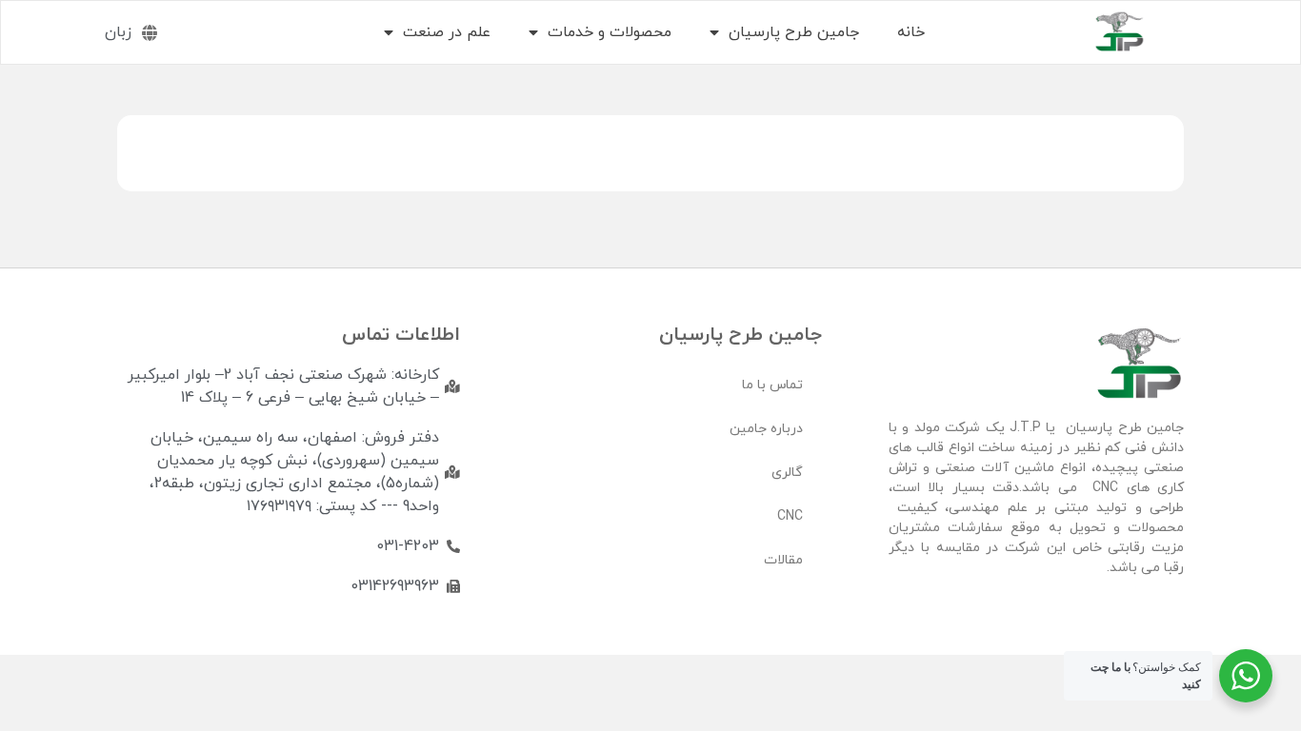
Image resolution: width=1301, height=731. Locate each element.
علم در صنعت (446, 32)
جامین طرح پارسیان (794, 32)
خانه (911, 32)
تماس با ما (772, 385)
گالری (787, 473)
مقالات (783, 560)
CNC (790, 516)
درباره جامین (766, 429)
